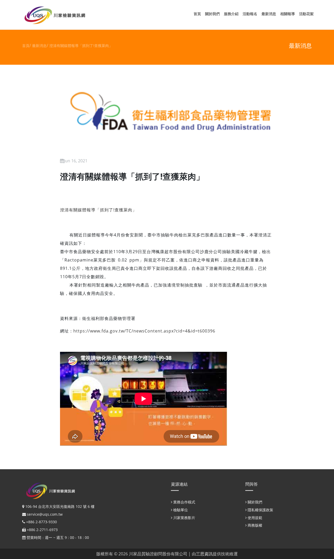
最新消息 (269, 13)
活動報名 (251, 13)
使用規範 (254, 517)
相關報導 (288, 13)
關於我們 (213, 13)
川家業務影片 (183, 517)
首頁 (198, 13)
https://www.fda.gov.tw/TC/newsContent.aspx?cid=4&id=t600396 (144, 331)
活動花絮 (307, 13)
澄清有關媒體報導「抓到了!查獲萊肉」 (80, 45)
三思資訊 (204, 554)
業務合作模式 (183, 501)
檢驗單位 (180, 509)
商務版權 (254, 525)
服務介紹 (232, 13)
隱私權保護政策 (260, 509)
